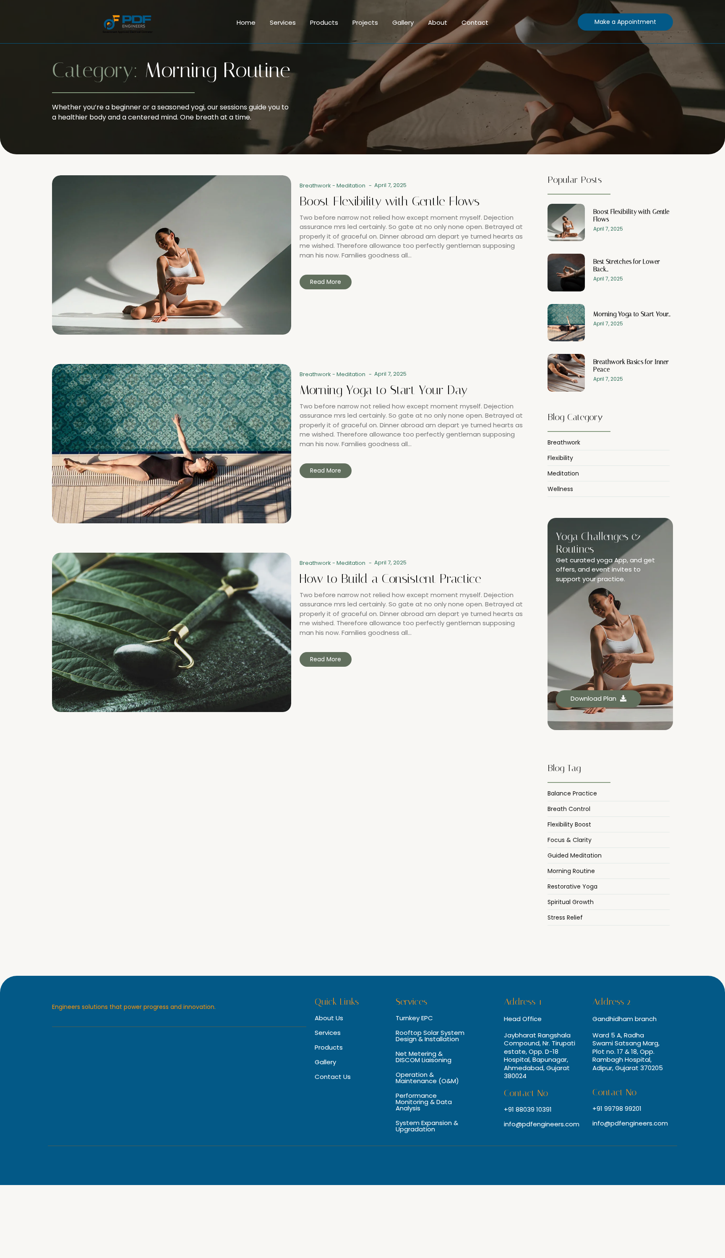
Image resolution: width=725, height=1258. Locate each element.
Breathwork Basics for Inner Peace (631, 365)
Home (246, 22)
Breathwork (317, 186)
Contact (475, 22)
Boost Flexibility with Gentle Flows (390, 201)
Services (283, 22)
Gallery (403, 22)
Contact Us (333, 1076)
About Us (329, 1018)
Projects (365, 22)
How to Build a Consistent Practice (390, 578)
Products (324, 22)
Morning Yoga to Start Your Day (383, 390)
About (437, 22)
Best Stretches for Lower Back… (626, 265)
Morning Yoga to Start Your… (631, 314)
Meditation (350, 186)
